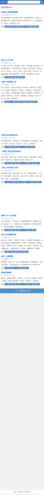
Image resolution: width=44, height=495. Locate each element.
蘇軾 (6, 154)
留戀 (13, 230)
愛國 (26, 102)
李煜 (6, 218)
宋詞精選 (14, 26)
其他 (37, 26)
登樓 (6, 252)
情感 (33, 26)
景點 (6, 268)
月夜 (6, 163)
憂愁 (9, 284)
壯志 (6, 77)
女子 (6, 284)
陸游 (6, 138)
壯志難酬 (11, 182)
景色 (31, 163)
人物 (31, 284)
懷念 (6, 26)
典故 (6, 230)
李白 (6, 275)
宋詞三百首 (25, 26)
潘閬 (6, 259)
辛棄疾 (7, 84)
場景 (19, 252)
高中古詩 (11, 102)
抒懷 (9, 77)
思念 (17, 284)
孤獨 (17, 163)
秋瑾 (6, 63)
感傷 (9, 26)
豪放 (20, 26)
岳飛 (6, 170)
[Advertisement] (22, 43)
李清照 (7, 15)
